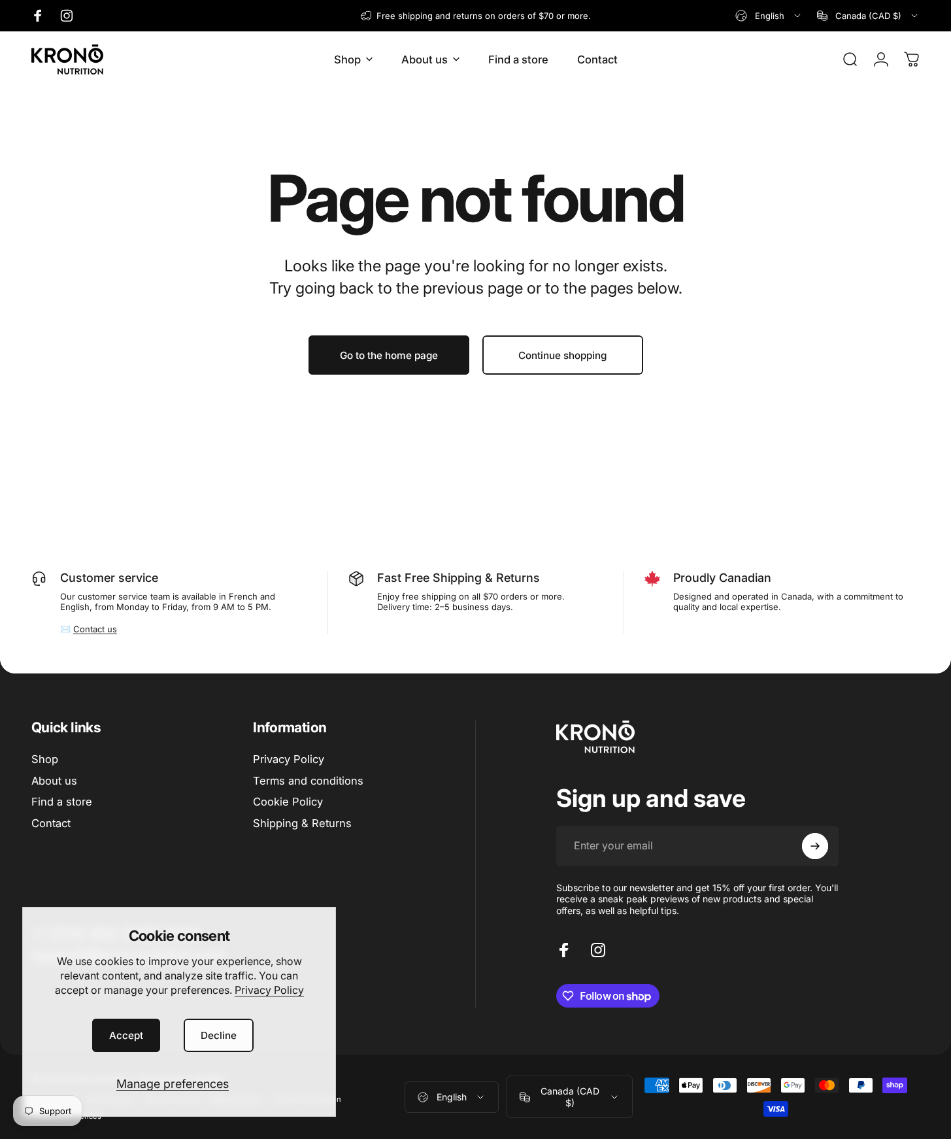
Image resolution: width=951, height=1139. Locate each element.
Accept (126, 1035)
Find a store (61, 802)
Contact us (95, 629)
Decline (219, 1035)
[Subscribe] (815, 846)
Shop (44, 759)
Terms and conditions (308, 780)
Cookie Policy (288, 802)
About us (54, 780)
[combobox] (769, 15)
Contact (51, 823)
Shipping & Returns (302, 823)
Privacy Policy (269, 989)
